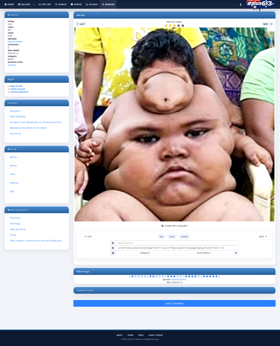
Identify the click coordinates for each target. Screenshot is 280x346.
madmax (14, 182)
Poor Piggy (15, 223)
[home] (260, 3)
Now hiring (15, 133)
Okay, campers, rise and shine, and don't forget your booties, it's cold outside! (36, 240)
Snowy (13, 234)
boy (161, 236)
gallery (25, 4)
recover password (19, 91)
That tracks (15, 217)
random (109, 4)
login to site (16, 86)
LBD (12, 191)
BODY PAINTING (18, 116)
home (10, 4)
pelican (13, 157)
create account (17, 88)
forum (77, 4)
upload (93, 4)
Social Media (203, 252)
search (62, 4)
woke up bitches (18, 229)
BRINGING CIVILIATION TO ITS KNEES (28, 127)
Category (144, 252)
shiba (12, 174)
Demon (13, 165)
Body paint (15, 110)
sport (172, 236)
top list (46, 4)
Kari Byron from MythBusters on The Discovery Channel (36, 122)
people (184, 236)
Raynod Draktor (15, 41)
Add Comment (174, 303)
